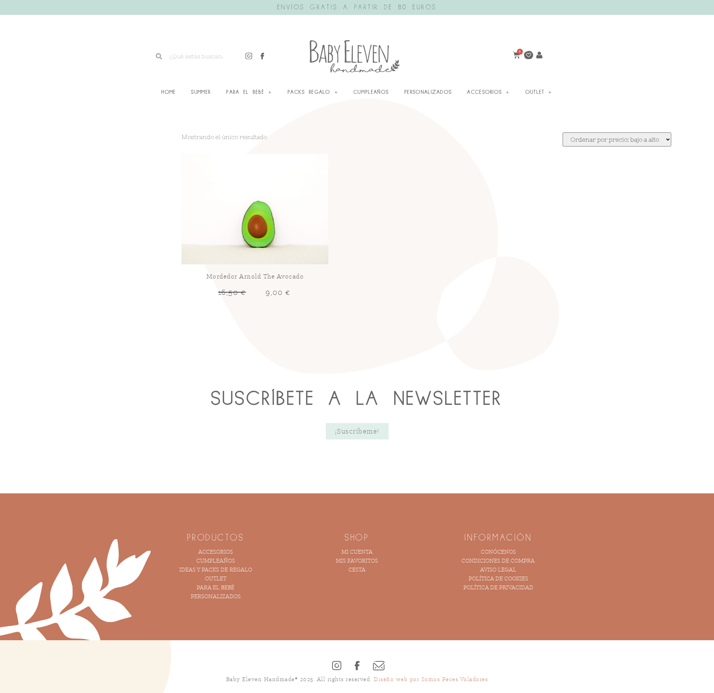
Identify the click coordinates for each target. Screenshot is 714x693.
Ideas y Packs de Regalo (215, 569)
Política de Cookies (498, 578)
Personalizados (428, 92)
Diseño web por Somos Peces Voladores (431, 679)
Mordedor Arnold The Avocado (255, 276)
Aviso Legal (498, 569)
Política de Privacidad (498, 587)
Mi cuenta (357, 551)
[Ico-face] (262, 56)
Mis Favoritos (357, 560)
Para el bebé (215, 587)
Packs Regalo (309, 92)
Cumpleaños (371, 92)
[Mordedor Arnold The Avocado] (254, 210)
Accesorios (484, 92)
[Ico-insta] (248, 56)
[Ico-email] (377, 665)
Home (168, 92)
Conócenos (498, 551)
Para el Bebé (245, 92)
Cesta (357, 569)
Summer (201, 92)
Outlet (535, 92)
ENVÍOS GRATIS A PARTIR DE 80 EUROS (357, 7)
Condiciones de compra (498, 560)
